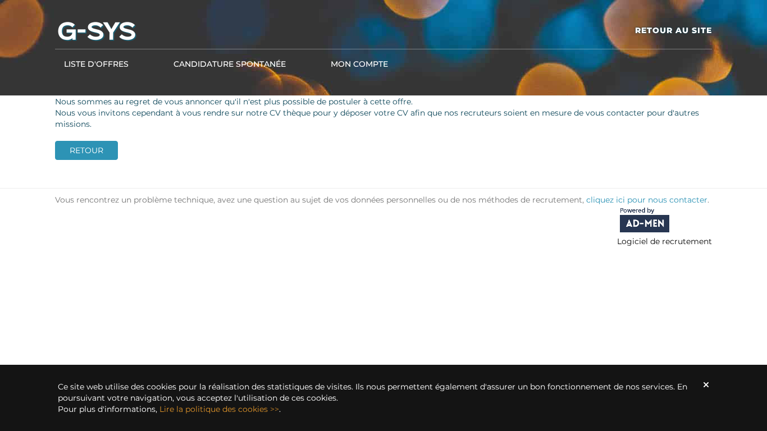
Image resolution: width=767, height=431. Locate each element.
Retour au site (673, 30)
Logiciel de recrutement (664, 241)
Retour (86, 150)
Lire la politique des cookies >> (219, 409)
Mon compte (359, 64)
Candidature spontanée (230, 64)
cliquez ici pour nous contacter (646, 200)
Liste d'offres (96, 64)
